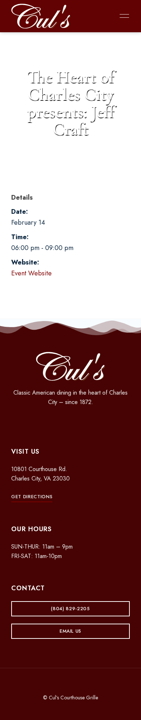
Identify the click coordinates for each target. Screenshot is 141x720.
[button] (31, 496)
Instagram (70, 421)
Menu (122, 16)
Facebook (57, 421)
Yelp (83, 421)
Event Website (31, 273)
